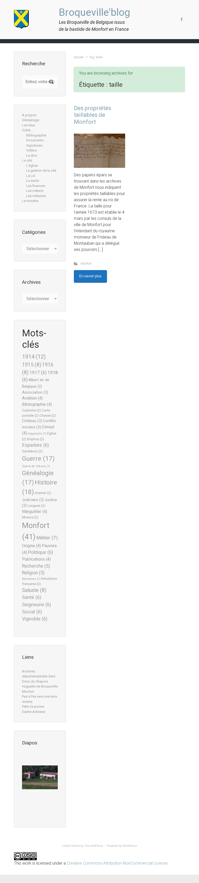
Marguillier (34, 511)
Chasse (47, 415)
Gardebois (32, 451)
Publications (36, 559)
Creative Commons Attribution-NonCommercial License (117, 863)
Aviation (32, 398)
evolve (66, 846)
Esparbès (35, 445)
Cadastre (31, 410)
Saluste (34, 590)
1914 (34, 356)
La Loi (30, 176)
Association (35, 392)
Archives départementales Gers (38, 673)
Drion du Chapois (35, 681)
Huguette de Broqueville (40, 686)
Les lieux (28, 125)
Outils (26, 130)
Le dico (31, 155)
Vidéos (31, 150)
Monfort (86, 263)
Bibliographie (36, 135)
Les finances (35, 186)
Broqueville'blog (94, 12)
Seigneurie (36, 604)
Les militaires (36, 196)
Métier (47, 538)
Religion (33, 572)
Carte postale (36, 412)
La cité (27, 160)
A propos (29, 115)
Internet (43, 493)
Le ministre (30, 201)
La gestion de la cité (41, 170)
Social (32, 612)
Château (32, 420)
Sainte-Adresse (33, 712)
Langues (36, 506)
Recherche (36, 566)
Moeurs (30, 517)
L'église (32, 166)
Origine (31, 545)
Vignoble (34, 619)
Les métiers (35, 191)
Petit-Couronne (33, 706)
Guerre (38, 458)
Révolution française (39, 581)
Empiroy (35, 439)
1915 (31, 365)
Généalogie (30, 120)
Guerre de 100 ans (36, 466)
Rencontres (31, 579)
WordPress (130, 846)
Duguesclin (37, 433)
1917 (38, 372)
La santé (32, 181)
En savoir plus (90, 276)
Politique (40, 552)
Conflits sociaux (39, 423)
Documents (35, 140)
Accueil (79, 57)
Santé (31, 597)
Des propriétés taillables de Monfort (92, 115)
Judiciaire (33, 499)
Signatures (34, 145)
